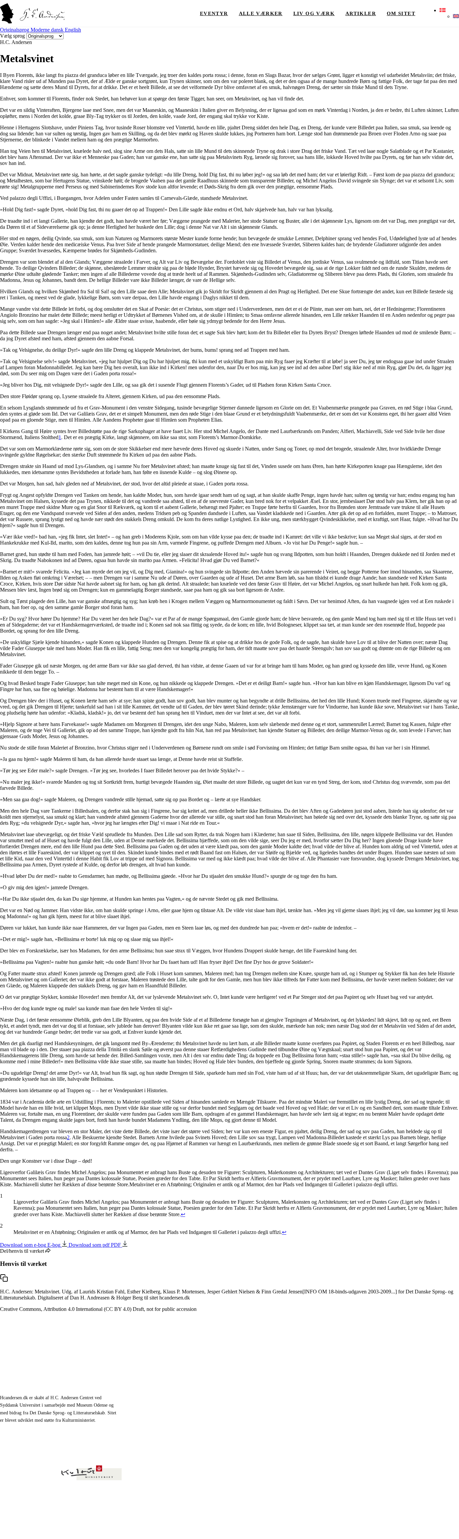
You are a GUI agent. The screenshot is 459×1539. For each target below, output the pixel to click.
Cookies (451, 1525)
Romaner (246, 1377)
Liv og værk (314, 13)
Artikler (360, 13)
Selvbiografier (251, 1408)
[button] (443, 10)
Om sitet (401, 13)
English (73, 30)
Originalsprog (15, 30)
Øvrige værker (343, 1361)
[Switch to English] (456, 16)
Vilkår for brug (425, 1525)
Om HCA (337, 1377)
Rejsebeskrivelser (255, 1392)
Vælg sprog (12, 36)
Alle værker (261, 13)
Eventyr (214, 13)
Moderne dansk (48, 30)
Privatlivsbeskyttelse (386, 1525)
